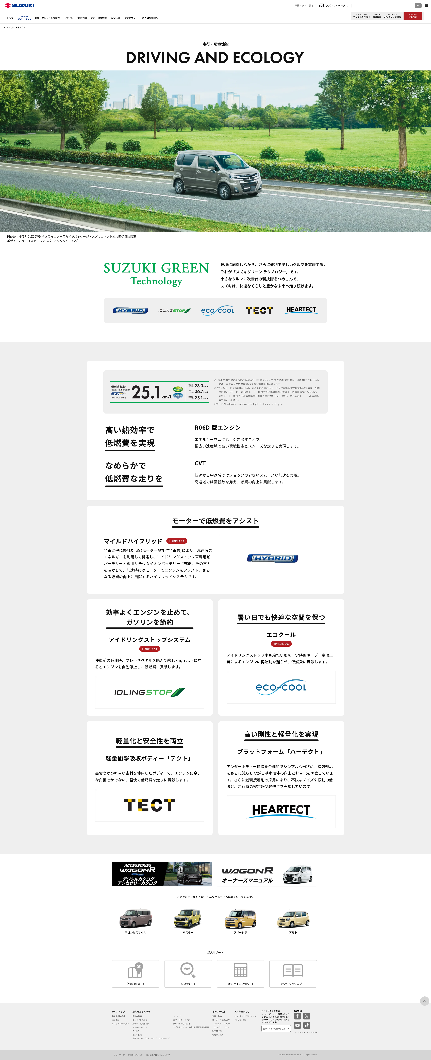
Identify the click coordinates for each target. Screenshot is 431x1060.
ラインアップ (118, 1011)
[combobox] (387, 5)
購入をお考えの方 (141, 1011)
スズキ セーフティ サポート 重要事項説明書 (191, 1027)
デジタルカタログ (139, 1027)
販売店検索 (137, 1016)
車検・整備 (217, 1016)
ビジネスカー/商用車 (120, 1023)
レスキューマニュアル (221, 1023)
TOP (6, 27)
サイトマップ (119, 1055)
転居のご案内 (217, 1034)
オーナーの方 (218, 1011)
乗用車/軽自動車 (118, 1016)
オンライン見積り (139, 1019)
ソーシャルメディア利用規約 (306, 1032)
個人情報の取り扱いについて (158, 1055)
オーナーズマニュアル (221, 1019)
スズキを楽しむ (242, 1011)
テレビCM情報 (240, 1019)
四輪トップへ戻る (304, 5)
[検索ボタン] (418, 5)
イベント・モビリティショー (246, 1016)
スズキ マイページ (335, 5)
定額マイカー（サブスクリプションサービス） (151, 1038)
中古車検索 (137, 1034)
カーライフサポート (220, 1027)
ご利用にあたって (135, 1055)
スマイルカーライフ (181, 1019)
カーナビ (176, 1016)
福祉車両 (115, 1019)
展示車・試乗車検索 (140, 1023)
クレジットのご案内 (181, 1023)
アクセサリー (137, 1031)
